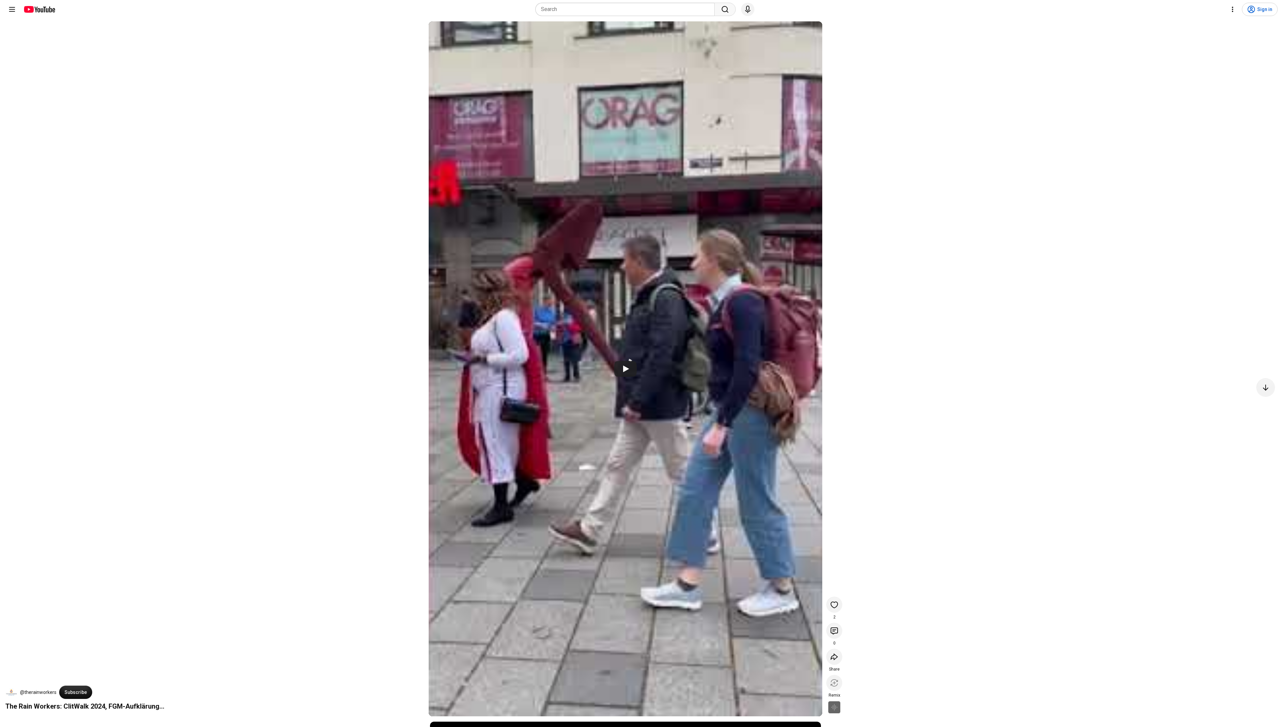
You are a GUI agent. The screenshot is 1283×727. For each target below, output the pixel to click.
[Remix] (834, 683)
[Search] (725, 9)
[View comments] (834, 631)
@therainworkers (38, 692)
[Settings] (1233, 9)
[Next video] (1265, 387)
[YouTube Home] (39, 9)
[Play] (625, 369)
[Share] (834, 657)
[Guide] (12, 9)
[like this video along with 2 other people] (834, 605)
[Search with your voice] (747, 9)
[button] (11, 692)
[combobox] (627, 9)
